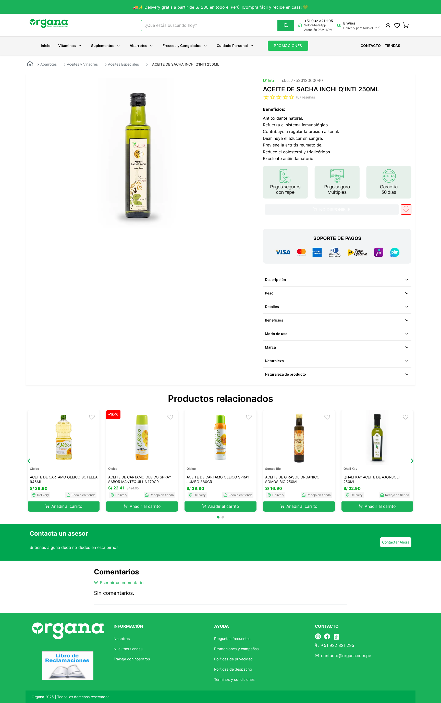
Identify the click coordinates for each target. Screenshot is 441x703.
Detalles (272, 306)
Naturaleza (274, 361)
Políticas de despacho (233, 669)
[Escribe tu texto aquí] (318, 636)
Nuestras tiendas (128, 649)
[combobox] (217, 25)
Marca (270, 347)
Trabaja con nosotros (132, 659)
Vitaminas (67, 45)
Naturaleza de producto (285, 374)
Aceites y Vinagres (82, 64)
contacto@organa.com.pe (346, 655)
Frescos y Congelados (182, 45)
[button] (29, 460)
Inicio (46, 46)
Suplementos (102, 45)
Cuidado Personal (232, 45)
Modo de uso (276, 333)
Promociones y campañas (236, 649)
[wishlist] (397, 25)
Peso (269, 293)
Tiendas (392, 46)
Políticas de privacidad (233, 659)
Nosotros (122, 638)
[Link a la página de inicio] (30, 64)
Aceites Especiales (123, 64)
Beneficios (274, 320)
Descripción (275, 279)
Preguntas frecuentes (232, 638)
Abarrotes (138, 45)
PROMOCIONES (288, 45)
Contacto (371, 46)
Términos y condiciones (234, 679)
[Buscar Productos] (286, 25)
